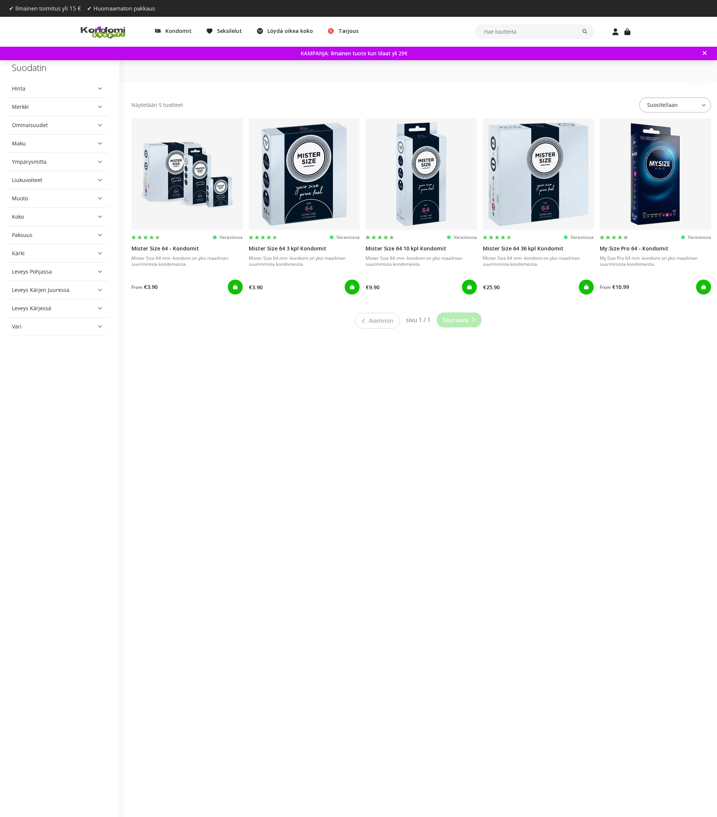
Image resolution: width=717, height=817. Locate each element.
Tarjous (348, 30)
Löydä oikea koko (290, 30)
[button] (57, 88)
